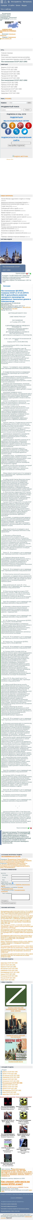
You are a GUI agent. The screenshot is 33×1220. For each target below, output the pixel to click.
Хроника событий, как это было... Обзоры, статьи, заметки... (8, 1122)
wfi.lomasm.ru (19, 1197)
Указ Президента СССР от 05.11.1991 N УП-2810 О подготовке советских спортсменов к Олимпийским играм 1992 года (16, 922)
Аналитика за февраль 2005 (12, 230)
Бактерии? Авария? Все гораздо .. (23, 1152)
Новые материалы (7, 195)
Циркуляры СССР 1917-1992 (10, 93)
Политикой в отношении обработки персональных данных (15, 1208)
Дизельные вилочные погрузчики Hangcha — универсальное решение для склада (15, 203)
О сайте (11, 5)
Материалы (27, 2)
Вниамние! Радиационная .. (8, 1109)
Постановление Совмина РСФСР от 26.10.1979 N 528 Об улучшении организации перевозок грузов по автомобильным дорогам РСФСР (15, 860)
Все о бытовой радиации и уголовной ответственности (8, 1107)
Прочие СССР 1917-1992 (9, 87)
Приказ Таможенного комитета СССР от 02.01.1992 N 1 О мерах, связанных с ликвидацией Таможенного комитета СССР (17, 943)
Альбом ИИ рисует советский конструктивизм (16, 1036)
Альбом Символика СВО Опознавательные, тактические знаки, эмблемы (15, 1009)
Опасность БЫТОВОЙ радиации (23, 1110)
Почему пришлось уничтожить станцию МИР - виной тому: (23, 1149)
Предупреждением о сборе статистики (10, 1211)
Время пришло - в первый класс (13, 221)
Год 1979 (14, 308)
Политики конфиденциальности (12, 888)
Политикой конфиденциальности (9, 1206)
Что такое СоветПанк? (7, 1165)
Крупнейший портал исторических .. (8, 1151)
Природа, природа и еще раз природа (15, 236)
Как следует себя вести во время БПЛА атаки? (15, 1182)
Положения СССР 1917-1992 (10, 78)
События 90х (8, 1124)
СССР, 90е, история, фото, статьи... (7, 1148)
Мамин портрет (8, 212)
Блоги (18, 5)
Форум (24, 5)
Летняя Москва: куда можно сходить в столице (15, 199)
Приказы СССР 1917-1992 (9, 84)
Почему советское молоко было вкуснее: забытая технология (14, 227)
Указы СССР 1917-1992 (8, 91)
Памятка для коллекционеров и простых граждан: (23, 1107)
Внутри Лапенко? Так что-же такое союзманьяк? (8, 1163)
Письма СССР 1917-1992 (9, 76)
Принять (8, 1218)
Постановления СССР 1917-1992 (14, 80)
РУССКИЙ (7, 98)
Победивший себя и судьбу (12, 208)
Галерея (4, 5)
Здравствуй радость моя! (11, 219)
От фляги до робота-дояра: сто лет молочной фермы (15, 224)
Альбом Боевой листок (15, 1061)
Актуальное (12, 34)
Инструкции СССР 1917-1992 (10, 71)
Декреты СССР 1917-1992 (9, 67)
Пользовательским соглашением (9, 1204)
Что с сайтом (6, 9)
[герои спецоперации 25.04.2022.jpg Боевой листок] (16, 1060)
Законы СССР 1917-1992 (9, 69)
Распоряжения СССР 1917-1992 (11, 89)
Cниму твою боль (9, 206)
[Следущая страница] (32, 1024)
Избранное (3, 35)
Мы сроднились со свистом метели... (15, 214)
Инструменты (16, 2)
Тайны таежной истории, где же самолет (16, 217)
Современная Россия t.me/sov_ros (8, 37)
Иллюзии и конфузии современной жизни (16, 233)
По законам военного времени (13, 210)
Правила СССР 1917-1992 (9, 82)
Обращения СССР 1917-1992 (10, 74)
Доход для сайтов (10, 159)
